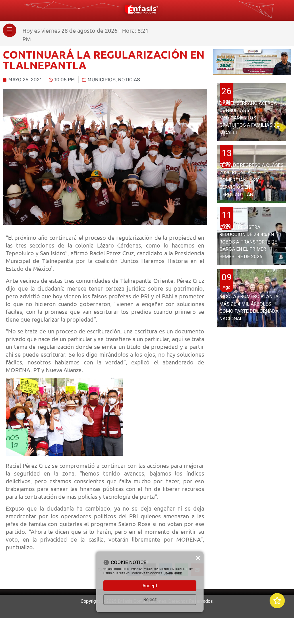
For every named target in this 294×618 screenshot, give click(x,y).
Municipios (102, 79)
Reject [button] (150, 599)
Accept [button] (150, 585)
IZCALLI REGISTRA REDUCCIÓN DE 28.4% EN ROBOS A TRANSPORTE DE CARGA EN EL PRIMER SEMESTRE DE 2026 (248, 241)
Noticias (129, 79)
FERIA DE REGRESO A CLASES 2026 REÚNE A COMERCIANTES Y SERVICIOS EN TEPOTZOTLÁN (251, 179)
